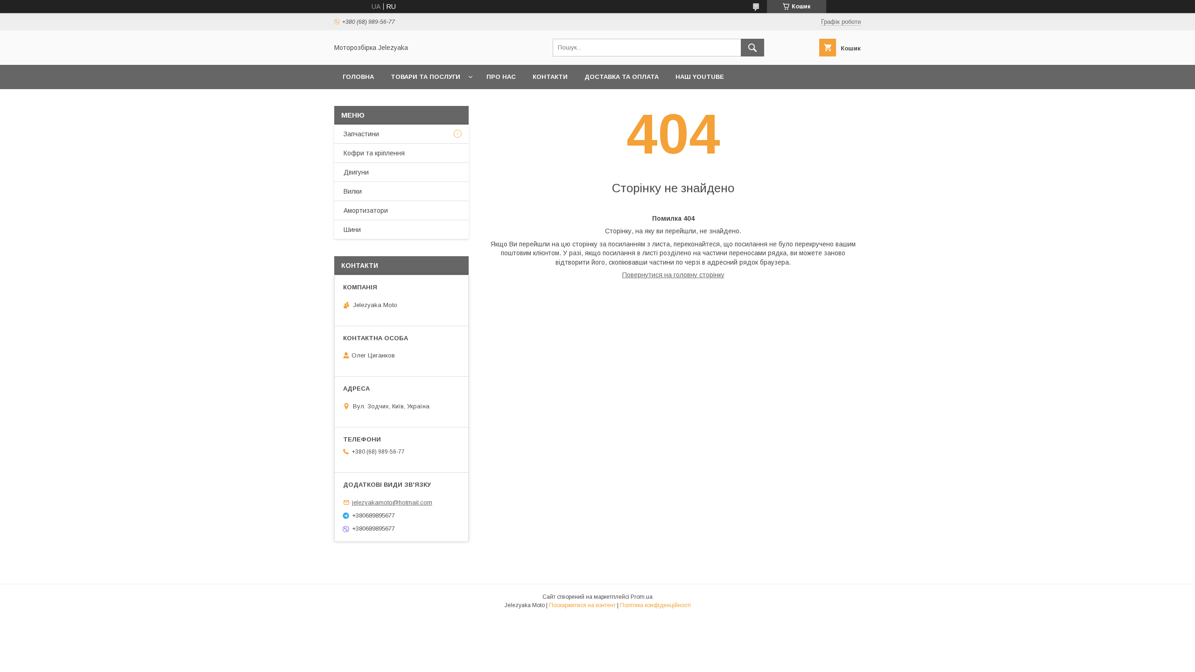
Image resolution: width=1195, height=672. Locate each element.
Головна (358, 76)
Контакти (550, 76)
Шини (352, 229)
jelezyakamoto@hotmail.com (392, 502)
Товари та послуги (425, 76)
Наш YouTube (699, 76)
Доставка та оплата (621, 76)
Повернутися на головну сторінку (673, 275)
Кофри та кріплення (374, 153)
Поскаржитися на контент (582, 605)
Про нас (501, 76)
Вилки (353, 191)
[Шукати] (752, 47)
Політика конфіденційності (655, 605)
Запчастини (361, 134)
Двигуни (356, 172)
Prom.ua (642, 597)
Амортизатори (366, 210)
